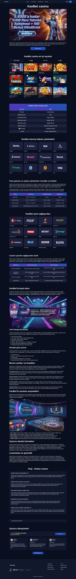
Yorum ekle (60, 533)
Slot (59, 60)
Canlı (30, 60)
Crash (44, 60)
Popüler (15, 60)
